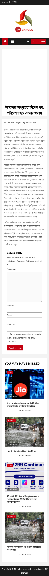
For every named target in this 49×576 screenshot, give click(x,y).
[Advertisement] (24, 73)
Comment (12, 269)
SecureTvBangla (14, 123)
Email (10, 315)
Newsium (37, 569)
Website (11, 324)
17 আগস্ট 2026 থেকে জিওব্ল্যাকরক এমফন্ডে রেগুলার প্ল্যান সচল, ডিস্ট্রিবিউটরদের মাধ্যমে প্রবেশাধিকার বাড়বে (23, 499)
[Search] (28, 41)
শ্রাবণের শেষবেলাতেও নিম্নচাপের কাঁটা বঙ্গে (21, 451)
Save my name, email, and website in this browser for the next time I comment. (24, 337)
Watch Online (39, 41)
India (10, 372)
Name (10, 305)
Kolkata (11, 420)
